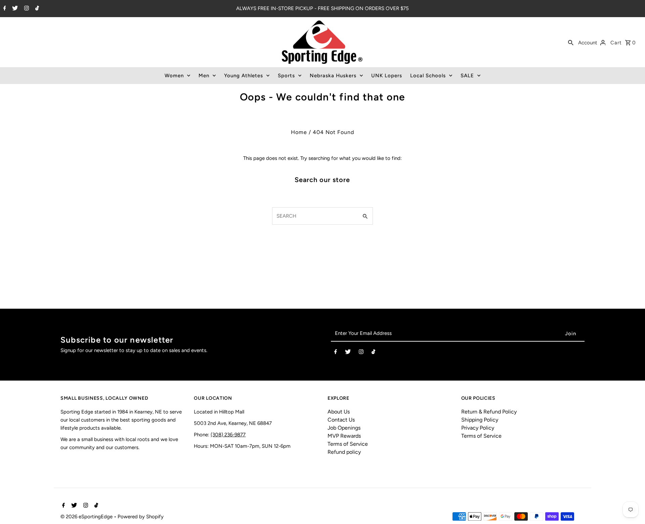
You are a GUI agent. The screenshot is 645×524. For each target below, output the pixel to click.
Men (204, 76)
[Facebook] (4, 8)
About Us (339, 411)
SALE (467, 76)
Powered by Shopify (141, 517)
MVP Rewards (344, 436)
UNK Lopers (386, 76)
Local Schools (428, 76)
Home (299, 132)
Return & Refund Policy (489, 411)
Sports (286, 76)
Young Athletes (243, 76)
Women (174, 76)
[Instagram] (26, 8)
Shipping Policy (479, 420)
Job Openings (344, 428)
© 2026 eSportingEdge (87, 517)
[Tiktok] (36, 8)
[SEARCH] (570, 42)
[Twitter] (14, 8)
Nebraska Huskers (333, 76)
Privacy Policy (477, 428)
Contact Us (341, 420)
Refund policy (344, 452)
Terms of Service (348, 444)
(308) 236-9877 (228, 435)
